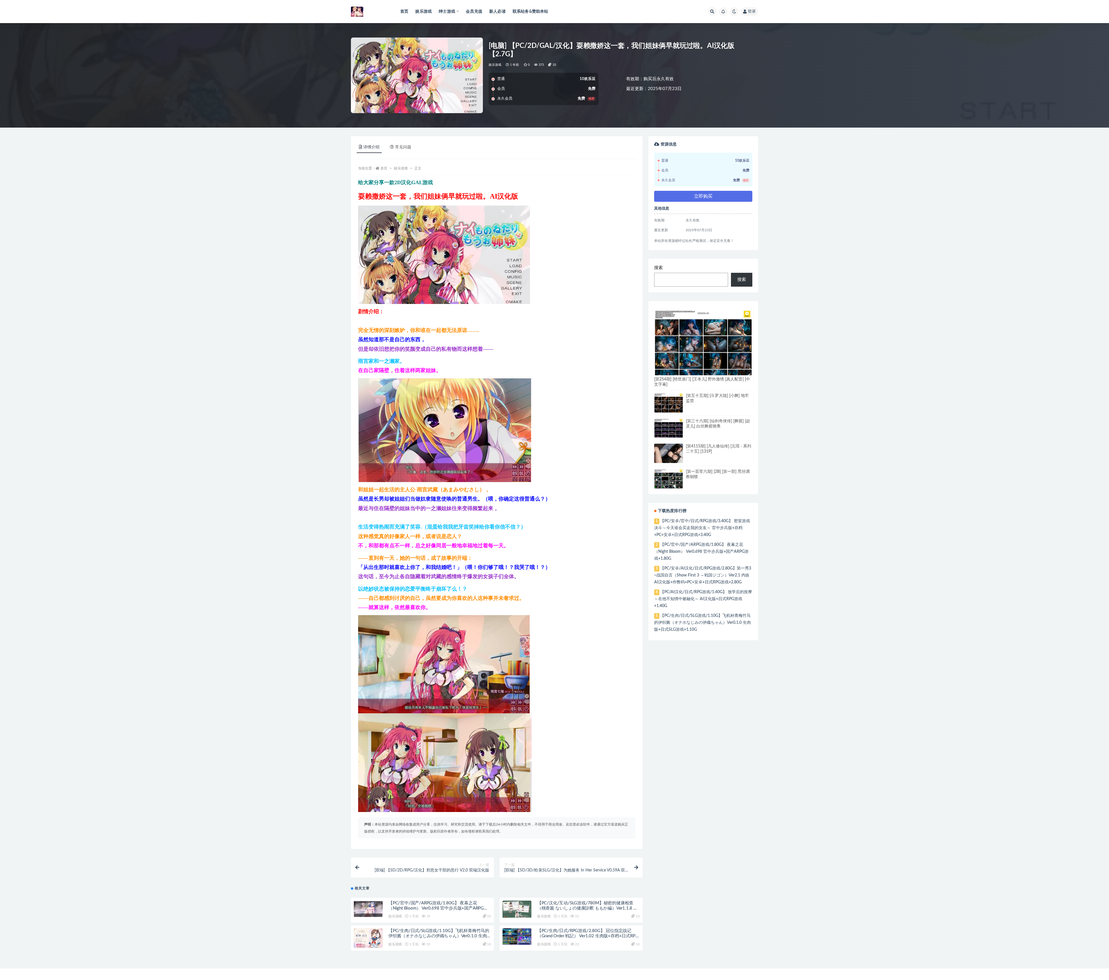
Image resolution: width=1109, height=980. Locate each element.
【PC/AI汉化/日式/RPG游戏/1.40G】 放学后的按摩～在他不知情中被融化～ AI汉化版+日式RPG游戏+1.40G (703, 599)
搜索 (658, 268)
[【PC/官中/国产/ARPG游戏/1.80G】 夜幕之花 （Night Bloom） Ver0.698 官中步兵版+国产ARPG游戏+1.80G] (368, 909)
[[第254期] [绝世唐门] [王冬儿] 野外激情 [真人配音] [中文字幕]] (703, 348)
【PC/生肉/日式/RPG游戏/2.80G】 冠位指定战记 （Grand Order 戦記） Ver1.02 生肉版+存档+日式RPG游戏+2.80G (588, 936)
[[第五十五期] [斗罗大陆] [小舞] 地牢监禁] (668, 403)
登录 (752, 12)
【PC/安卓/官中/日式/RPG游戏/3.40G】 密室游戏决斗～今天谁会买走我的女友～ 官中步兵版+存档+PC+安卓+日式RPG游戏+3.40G (702, 528)
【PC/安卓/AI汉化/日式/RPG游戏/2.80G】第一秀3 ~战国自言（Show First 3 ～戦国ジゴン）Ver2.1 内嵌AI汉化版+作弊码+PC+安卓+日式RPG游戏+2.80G (702, 575)
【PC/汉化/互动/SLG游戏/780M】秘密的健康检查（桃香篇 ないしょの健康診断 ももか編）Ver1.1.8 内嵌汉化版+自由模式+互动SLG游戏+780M (587, 908)
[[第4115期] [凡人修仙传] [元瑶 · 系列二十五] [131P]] (668, 458)
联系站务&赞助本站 (530, 12)
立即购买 (703, 196)
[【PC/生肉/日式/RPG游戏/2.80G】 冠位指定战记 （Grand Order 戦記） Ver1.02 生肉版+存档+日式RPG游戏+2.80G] (517, 936)
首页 (404, 12)
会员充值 (474, 12)
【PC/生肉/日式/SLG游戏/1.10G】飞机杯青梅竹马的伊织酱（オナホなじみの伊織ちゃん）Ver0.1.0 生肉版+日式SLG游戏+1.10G (438, 936)
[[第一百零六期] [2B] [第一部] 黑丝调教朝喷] (668, 479)
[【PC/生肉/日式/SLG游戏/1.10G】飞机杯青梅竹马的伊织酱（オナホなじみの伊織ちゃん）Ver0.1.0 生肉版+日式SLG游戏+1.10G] (368, 939)
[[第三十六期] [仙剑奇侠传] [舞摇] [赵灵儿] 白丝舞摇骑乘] (668, 429)
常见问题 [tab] (403, 147)
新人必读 (497, 12)
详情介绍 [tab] (371, 147)
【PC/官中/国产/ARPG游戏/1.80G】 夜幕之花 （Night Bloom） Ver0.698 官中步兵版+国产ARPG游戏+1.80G (438, 908)
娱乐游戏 (423, 12)
